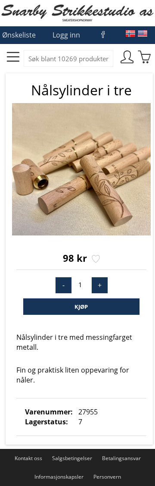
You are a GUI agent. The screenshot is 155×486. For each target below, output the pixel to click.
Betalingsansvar (121, 458)
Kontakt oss (28, 458)
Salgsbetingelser (72, 458)
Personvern (107, 476)
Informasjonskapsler (59, 476)
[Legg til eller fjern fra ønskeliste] (95, 259)
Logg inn (66, 35)
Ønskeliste (19, 35)
